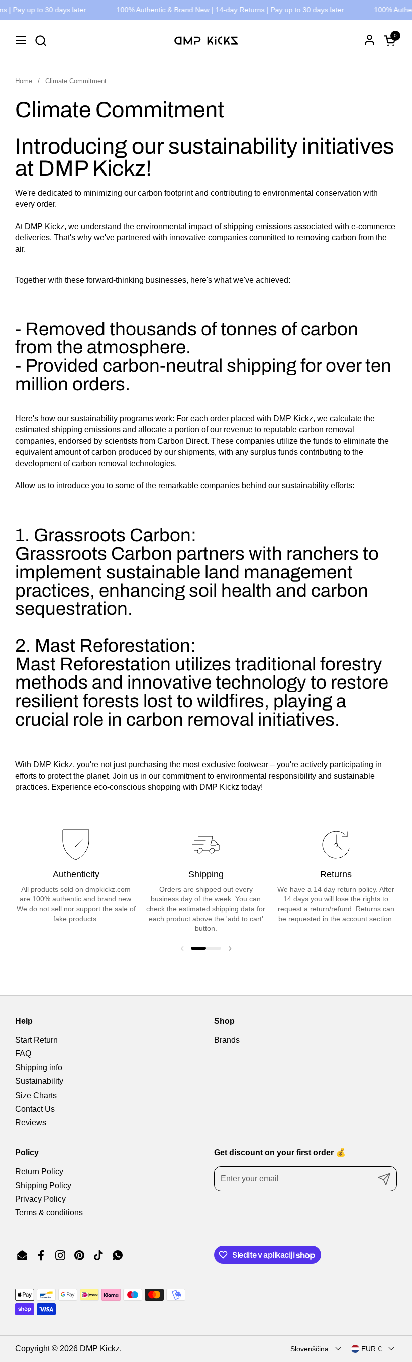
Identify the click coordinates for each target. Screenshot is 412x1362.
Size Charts (36, 1095)
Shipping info (38, 1067)
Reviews (30, 1122)
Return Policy (39, 1171)
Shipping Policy (43, 1185)
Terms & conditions (49, 1212)
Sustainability (39, 1081)
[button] (40, 40)
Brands (227, 1040)
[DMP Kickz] (206, 40)
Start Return (36, 1040)
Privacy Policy (40, 1199)
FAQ (23, 1053)
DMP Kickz (100, 1348)
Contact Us (35, 1109)
